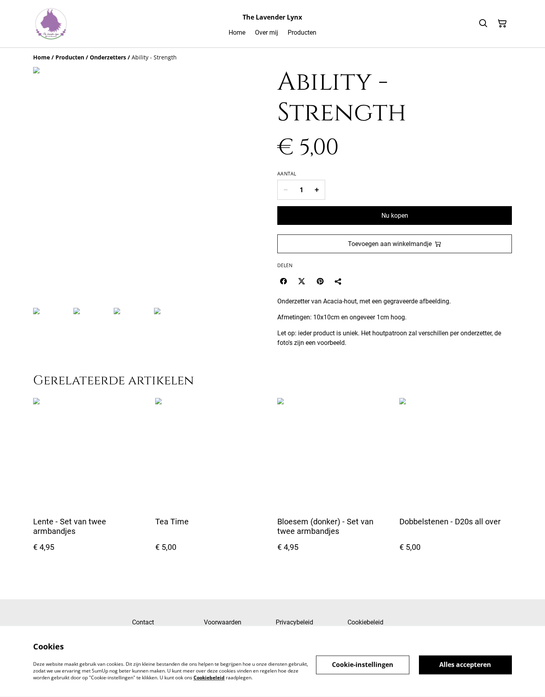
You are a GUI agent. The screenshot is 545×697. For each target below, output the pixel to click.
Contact (143, 622)
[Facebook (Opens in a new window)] (283, 281)
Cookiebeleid (365, 622)
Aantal (286, 174)
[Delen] (338, 281)
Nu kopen (394, 215)
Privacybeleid (294, 622)
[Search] (483, 23)
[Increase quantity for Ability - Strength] (317, 190)
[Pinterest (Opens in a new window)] (320, 281)
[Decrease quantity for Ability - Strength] (285, 190)
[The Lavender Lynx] (51, 23)
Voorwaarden (222, 622)
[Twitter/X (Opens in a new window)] (302, 281)
